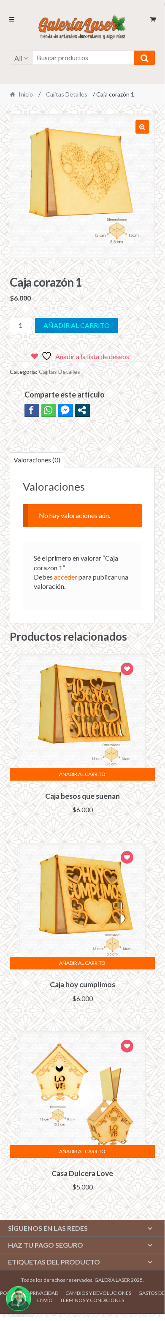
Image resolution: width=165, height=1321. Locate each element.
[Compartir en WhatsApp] (48, 410)
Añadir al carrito (76, 325)
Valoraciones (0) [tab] (37, 460)
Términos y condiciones (92, 1300)
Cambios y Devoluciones (98, 1293)
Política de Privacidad (29, 1293)
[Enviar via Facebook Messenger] (65, 410)
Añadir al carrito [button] (82, 774)
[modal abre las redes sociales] (82, 410)
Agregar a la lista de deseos (127, 670)
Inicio (26, 94)
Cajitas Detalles (66, 94)
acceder (65, 577)
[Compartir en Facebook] (31, 410)
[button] (142, 127)
